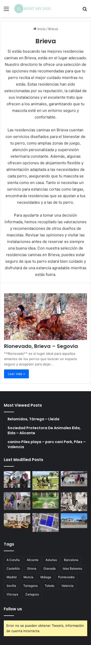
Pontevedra (66, 577)
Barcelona (71, 560)
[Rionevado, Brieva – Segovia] (45, 316)
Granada (49, 568)
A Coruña (13, 560)
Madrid (11, 577)
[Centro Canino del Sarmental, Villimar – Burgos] (45, 522)
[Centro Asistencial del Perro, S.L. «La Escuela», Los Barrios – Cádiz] (17, 501)
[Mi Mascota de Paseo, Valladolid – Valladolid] (17, 479)
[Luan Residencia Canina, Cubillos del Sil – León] (74, 478)
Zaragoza (32, 594)
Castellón (13, 568)
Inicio (41, 29)
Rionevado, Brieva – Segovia (41, 346)
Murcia (28, 577)
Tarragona (30, 586)
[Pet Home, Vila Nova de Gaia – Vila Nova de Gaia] (74, 520)
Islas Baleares (72, 568)
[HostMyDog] (33, 9)
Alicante (32, 560)
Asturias (51, 560)
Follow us (13, 609)
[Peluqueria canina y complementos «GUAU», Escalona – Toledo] (74, 501)
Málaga (45, 577)
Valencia (67, 586)
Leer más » (16, 374)
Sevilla (11, 586)
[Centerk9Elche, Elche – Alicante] (45, 480)
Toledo (49, 586)
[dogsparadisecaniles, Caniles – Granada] (17, 520)
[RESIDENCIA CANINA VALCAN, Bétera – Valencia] (45, 500)
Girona (31, 568)
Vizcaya (12, 594)
